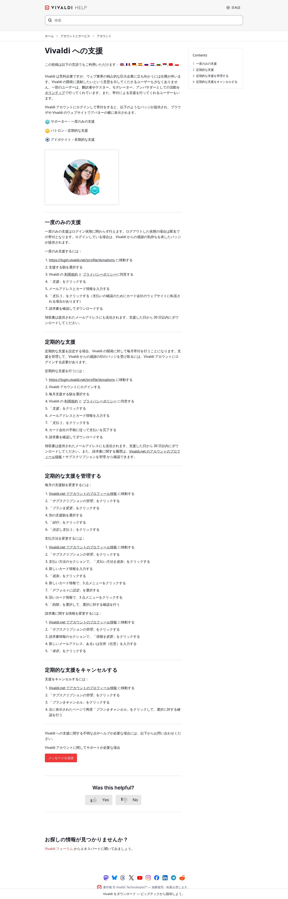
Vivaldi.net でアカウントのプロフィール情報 (83, 493)
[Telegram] (173, 877)
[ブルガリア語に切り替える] (158, 64)
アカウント (104, 36)
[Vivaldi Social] (106, 877)
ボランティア (55, 92)
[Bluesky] (114, 877)
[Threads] (123, 877)
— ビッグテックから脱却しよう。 (144, 894)
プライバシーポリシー (100, 274)
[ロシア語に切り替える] (146, 64)
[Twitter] (131, 877)
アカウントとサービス (75, 36)
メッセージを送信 (61, 758)
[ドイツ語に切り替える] (134, 64)
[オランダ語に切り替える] (152, 64)
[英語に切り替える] (122, 64)
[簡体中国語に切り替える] (171, 64)
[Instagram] (148, 877)
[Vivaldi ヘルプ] (66, 7)
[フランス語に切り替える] (128, 64)
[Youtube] (140, 877)
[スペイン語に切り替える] (140, 64)
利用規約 (71, 274)
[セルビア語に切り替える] (165, 64)
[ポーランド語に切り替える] (177, 64)
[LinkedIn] (165, 877)
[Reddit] (182, 878)
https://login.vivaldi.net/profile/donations (82, 260)
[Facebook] (156, 877)
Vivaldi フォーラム (59, 848)
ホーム (49, 36)
